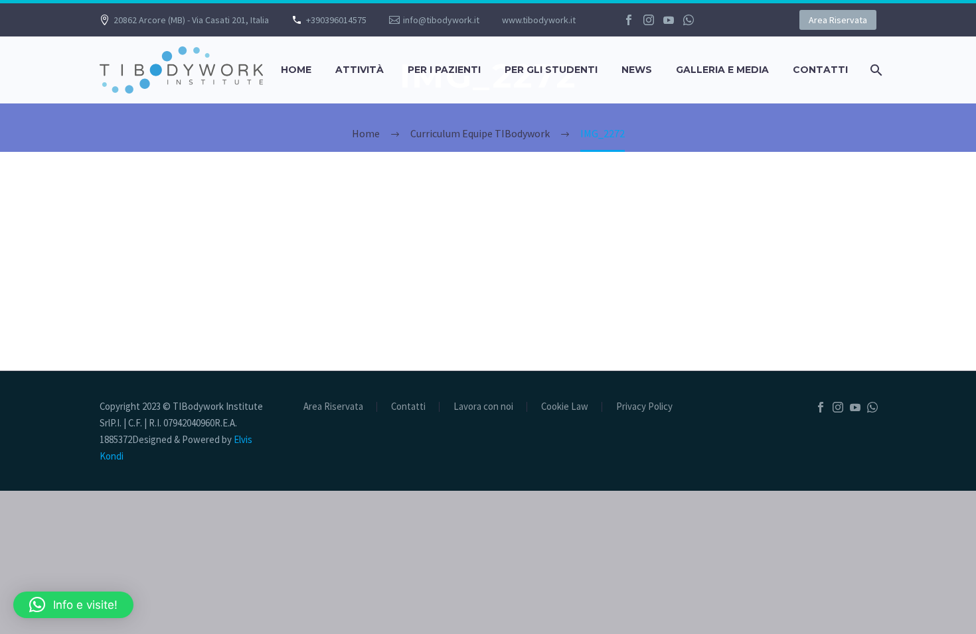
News (636, 70)
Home (296, 70)
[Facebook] (629, 20)
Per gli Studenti (551, 70)
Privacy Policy (644, 407)
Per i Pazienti (444, 70)
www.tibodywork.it (539, 20)
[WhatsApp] (688, 20)
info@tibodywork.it (441, 20)
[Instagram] (649, 20)
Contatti (820, 70)
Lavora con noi (483, 407)
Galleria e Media (722, 70)
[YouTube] (669, 20)
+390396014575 (336, 20)
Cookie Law (564, 407)
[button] (73, 605)
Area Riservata (838, 20)
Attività (359, 70)
